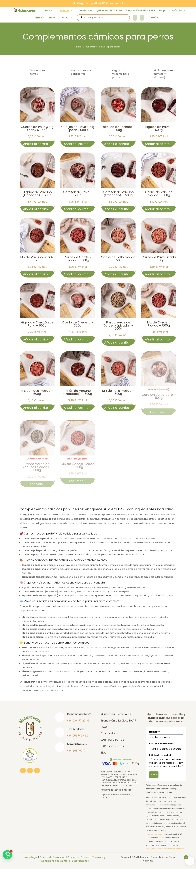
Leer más (157, 412)
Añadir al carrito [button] (35, 144)
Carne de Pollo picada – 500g (118, 259)
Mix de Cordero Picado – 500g (159, 324)
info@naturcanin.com (155, 834)
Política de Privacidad (52, 857)
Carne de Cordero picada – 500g (78, 259)
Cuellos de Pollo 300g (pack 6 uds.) (37, 128)
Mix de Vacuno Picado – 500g (37, 259)
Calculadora (109, 733)
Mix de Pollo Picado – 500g (118, 392)
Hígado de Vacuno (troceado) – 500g (37, 194)
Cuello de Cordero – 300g (78, 324)
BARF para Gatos (112, 746)
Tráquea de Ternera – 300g (118, 128)
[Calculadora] (142, 18)
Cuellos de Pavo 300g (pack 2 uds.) (77, 128)
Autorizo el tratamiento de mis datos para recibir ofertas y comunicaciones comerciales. (166, 763)
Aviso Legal (31, 857)
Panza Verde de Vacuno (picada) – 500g (37, 467)
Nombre (154, 731)
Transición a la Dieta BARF (118, 720)
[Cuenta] (135, 18)
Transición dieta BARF (140, 10)
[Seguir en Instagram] (23, 770)
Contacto (66, 17)
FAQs (162, 10)
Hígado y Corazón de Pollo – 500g (37, 324)
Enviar (154, 774)
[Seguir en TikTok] (30, 770)
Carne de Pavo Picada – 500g (158, 259)
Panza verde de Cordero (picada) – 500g (118, 325)
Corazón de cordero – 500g (159, 396)
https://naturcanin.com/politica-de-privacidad (165, 849)
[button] (7, 854)
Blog (52, 17)
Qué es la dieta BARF (109, 10)
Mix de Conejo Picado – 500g (77, 465)
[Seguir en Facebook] (37, 770)
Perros (64, 10)
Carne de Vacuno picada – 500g (159, 194)
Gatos (84, 10)
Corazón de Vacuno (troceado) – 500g (118, 194)
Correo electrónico (161, 743)
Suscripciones (80, 861)
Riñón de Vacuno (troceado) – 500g (77, 392)
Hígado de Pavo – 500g (159, 128)
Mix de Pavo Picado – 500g (37, 392)
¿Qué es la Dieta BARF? (116, 714)
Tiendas (40, 17)
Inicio (48, 10)
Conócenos (177, 10)
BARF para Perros (112, 740)
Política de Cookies (78, 857)
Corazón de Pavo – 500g (77, 194)
